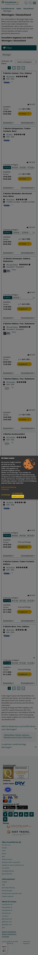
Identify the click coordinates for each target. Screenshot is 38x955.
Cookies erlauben (17, 496)
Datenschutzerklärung (8, 487)
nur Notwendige (17, 493)
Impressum (5, 489)
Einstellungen (5, 495)
